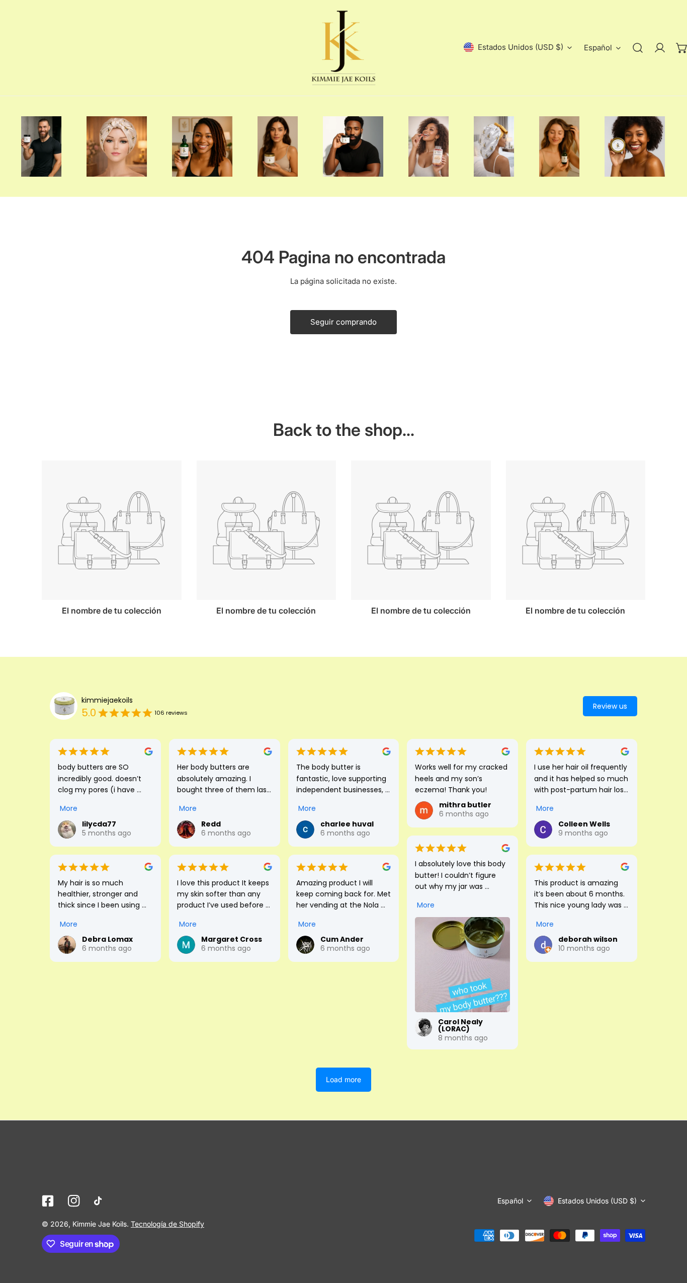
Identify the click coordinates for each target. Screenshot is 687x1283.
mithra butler (465, 804)
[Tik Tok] (100, 1201)
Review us (610, 706)
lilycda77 (99, 823)
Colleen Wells (584, 823)
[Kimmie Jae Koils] (343, 48)
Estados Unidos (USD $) (520, 47)
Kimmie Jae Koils (99, 1224)
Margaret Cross (231, 939)
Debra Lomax (107, 939)
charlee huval (347, 823)
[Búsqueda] (638, 48)
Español (598, 47)
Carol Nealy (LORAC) (460, 1025)
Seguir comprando (343, 322)
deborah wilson (588, 939)
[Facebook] (48, 1201)
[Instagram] (74, 1201)
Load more (343, 1079)
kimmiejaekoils (107, 700)
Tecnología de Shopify (167, 1224)
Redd (211, 823)
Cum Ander (342, 939)
